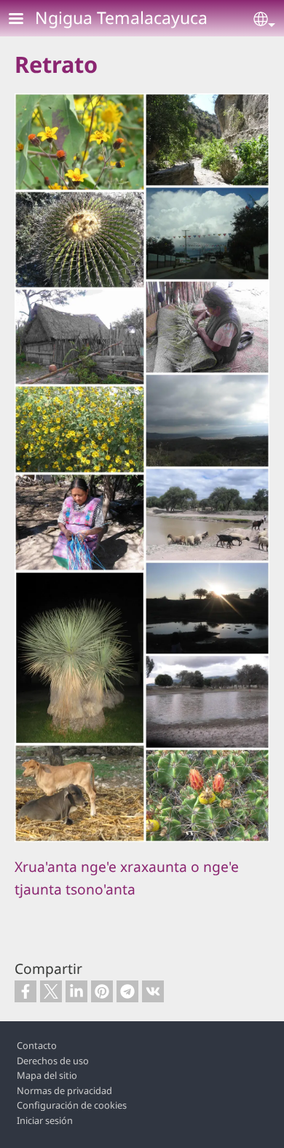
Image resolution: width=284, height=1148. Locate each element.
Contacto (37, 1045)
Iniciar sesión (45, 1120)
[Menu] (25, 20)
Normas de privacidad (64, 1090)
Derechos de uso (53, 1060)
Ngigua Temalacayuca (121, 17)
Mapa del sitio (47, 1075)
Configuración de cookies (72, 1105)
